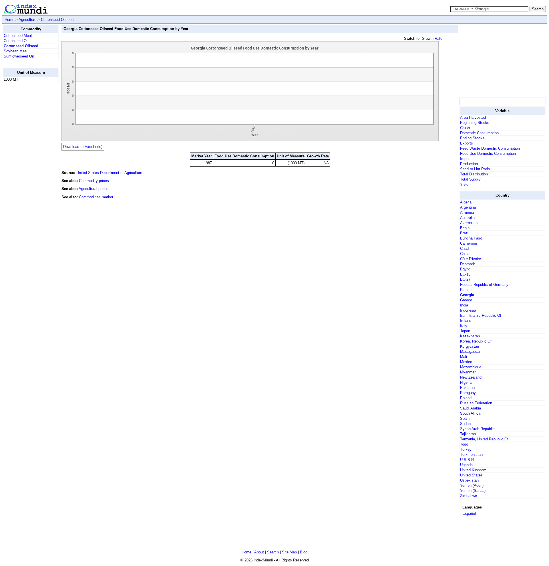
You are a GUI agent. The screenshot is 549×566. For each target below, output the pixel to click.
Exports (466, 143)
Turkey (466, 449)
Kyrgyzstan (469, 346)
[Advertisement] (26, 172)
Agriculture (27, 19)
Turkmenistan (471, 454)
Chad (464, 248)
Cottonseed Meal (18, 35)
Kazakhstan (470, 336)
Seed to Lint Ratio (475, 169)
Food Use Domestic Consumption (488, 153)
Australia (467, 217)
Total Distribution (474, 174)
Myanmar (468, 372)
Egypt (465, 269)
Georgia (467, 295)
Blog (303, 552)
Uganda (466, 465)
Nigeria (466, 382)
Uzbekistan (469, 480)
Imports (466, 159)
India (464, 305)
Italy (463, 326)
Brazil (465, 233)
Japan (465, 331)
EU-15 (465, 274)
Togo (464, 444)
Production (469, 164)
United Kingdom (473, 470)
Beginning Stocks (474, 122)
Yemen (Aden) (472, 485)
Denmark (467, 264)
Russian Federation (476, 403)
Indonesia (468, 310)
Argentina (468, 207)
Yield (464, 184)
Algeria (466, 202)
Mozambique (470, 367)
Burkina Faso (471, 238)
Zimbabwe (468, 496)
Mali (463, 357)
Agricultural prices (93, 189)
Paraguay (468, 393)
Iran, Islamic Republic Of (480, 315)
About (259, 552)
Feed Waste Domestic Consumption (490, 148)
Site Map (289, 552)
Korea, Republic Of (476, 341)
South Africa (470, 413)
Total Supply (470, 179)
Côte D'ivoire (470, 259)
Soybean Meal (15, 51)
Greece (466, 300)
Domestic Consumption (479, 133)
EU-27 (465, 279)
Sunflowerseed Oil (19, 56)
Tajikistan (468, 434)
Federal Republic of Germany (484, 284)
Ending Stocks (472, 138)
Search (273, 552)
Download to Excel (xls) (82, 147)
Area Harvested (473, 117)
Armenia (467, 212)
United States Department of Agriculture (109, 173)
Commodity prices (94, 181)
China (465, 254)
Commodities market (96, 197)
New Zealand (471, 377)
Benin (465, 228)
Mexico (466, 362)
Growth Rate (432, 38)
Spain (465, 418)
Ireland (465, 320)
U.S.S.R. (467, 460)
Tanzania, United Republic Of (484, 439)
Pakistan (467, 387)
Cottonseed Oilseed (57, 19)
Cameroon (468, 243)
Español (469, 513)
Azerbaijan (469, 223)
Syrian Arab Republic (477, 429)
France (466, 290)
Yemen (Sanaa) (473, 490)
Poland (466, 398)
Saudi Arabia (470, 408)
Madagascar (470, 351)
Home (9, 19)
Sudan (465, 423)
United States (471, 475)
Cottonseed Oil (16, 41)
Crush (465, 128)
